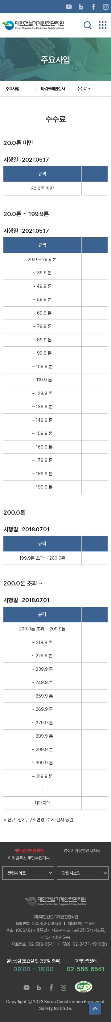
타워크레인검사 (53, 88)
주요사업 (12, 88)
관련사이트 (16, 873)
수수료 (81, 88)
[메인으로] (33, 25)
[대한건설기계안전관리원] (55, 901)
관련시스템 (71, 873)
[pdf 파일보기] (83, 987)
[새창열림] (69, 6)
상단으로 (95, 1008)
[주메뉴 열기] (102, 25)
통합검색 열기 (88, 25)
